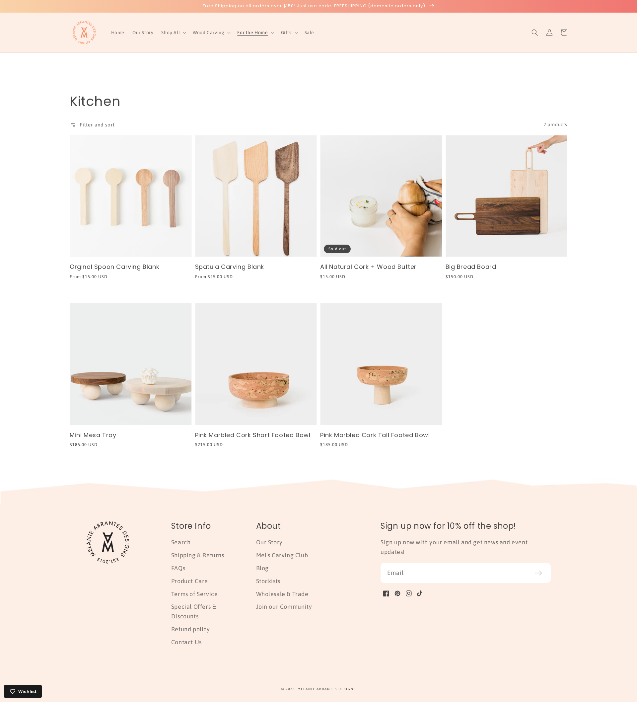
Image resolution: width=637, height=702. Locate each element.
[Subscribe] (538, 573)
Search (181, 542)
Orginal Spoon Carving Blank (114, 267)
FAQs (178, 568)
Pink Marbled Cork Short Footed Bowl (253, 435)
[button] (173, 32)
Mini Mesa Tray (93, 435)
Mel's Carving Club (282, 555)
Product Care (189, 581)
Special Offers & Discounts (193, 611)
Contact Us (186, 642)
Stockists (268, 581)
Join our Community (284, 606)
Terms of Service (194, 593)
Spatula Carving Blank (229, 267)
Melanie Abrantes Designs (327, 689)
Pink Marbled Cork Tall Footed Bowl (375, 435)
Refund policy (190, 629)
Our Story (269, 542)
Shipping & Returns (197, 555)
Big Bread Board (471, 267)
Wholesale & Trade (282, 593)
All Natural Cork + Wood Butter (368, 267)
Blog (262, 568)
